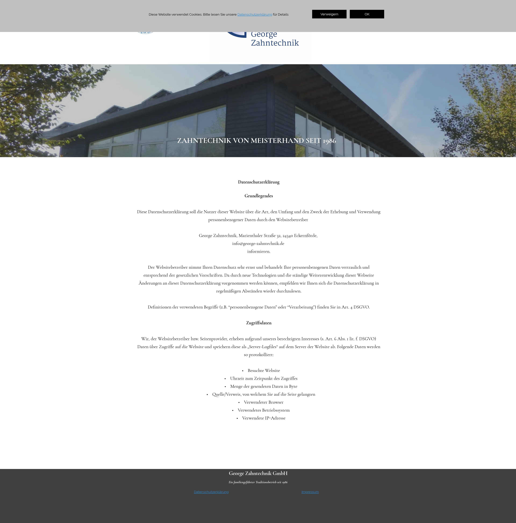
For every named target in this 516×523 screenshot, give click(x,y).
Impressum (310, 492)
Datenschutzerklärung (211, 492)
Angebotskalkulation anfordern (366, 19)
